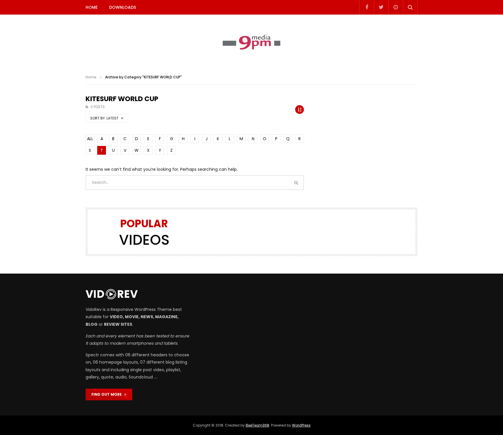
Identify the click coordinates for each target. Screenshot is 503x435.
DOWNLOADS (122, 7)
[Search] (410, 7)
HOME (92, 7)
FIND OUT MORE (107, 394)
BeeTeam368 (257, 425)
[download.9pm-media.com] (251, 42)
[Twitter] (381, 7)
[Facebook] (366, 7)
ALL (90, 139)
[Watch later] (395, 7)
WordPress (301, 425)
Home (91, 77)
